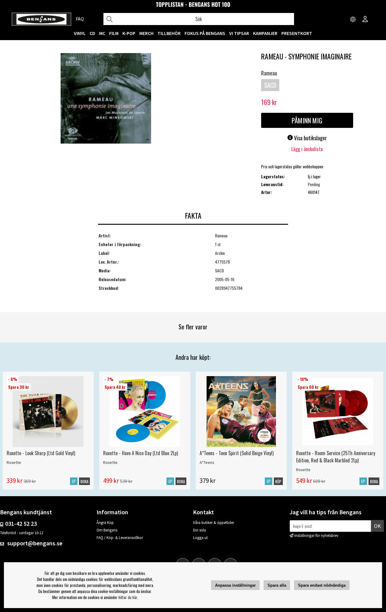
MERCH (146, 33)
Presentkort (296, 33)
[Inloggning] (365, 19)
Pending (314, 184)
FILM (114, 33)
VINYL (80, 33)
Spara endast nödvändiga (322, 585)
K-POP (128, 33)
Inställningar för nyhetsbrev (316, 535)
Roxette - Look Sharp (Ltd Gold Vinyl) (41, 453)
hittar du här (128, 597)
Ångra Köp (105, 522)
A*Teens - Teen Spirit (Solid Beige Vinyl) (237, 453)
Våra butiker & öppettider (213, 522)
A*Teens (207, 462)
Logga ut (200, 537)
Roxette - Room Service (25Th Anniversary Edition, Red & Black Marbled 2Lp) (335, 456)
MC (102, 33)
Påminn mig (307, 120)
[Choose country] (353, 19)
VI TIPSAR (239, 33)
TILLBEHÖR (169, 33)
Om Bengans (106, 530)
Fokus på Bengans (205, 33)
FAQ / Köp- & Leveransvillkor (119, 537)
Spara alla (276, 585)
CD (92, 33)
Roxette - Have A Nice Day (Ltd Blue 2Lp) (140, 453)
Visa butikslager (310, 138)
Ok (377, 525)
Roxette (14, 462)
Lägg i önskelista (307, 149)
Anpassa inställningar (235, 585)
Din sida (199, 530)
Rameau (269, 73)
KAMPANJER (265, 33)
